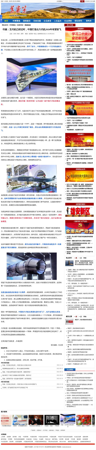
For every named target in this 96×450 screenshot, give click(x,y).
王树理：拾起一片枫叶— (80, 425)
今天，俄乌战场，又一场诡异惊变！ (78, 283)
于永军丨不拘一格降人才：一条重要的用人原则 (81, 336)
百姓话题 (37, 21)
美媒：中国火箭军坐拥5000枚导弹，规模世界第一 (16, 372)
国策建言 (27, 21)
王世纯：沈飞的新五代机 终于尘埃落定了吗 (15, 387)
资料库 (89, 21)
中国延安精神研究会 (41, 441)
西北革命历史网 (53, 441)
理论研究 (78, 21)
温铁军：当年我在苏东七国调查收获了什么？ (80, 398)
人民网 (3, 436)
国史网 (11, 441)
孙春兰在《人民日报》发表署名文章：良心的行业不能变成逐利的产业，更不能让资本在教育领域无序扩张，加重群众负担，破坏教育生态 (81, 308)
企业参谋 (47, 21)
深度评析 (20, 25)
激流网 (79, 439)
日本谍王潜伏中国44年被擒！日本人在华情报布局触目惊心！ (80, 374)
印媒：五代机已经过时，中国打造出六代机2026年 (16, 365)
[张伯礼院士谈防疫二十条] (32, 424)
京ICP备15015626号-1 (39, 447)
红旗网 (41, 439)
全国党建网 (18, 441)
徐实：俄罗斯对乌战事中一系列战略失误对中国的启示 (81, 341)
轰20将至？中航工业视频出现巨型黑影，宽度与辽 (16, 375)
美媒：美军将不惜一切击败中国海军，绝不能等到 (16, 378)
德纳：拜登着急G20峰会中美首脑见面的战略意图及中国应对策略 (80, 299)
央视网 (9, 436)
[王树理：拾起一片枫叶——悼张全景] (80, 424)
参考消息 (3, 439)
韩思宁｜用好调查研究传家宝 (83, 319)
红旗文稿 (29, 439)
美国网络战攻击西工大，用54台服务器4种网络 (15, 368)
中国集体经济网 (28, 441)
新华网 (15, 436)
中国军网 (25, 436)
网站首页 (5, 25)
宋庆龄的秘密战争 (73, 290)
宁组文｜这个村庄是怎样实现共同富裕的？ (79, 377)
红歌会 (35, 439)
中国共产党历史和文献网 (65, 436)
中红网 (73, 439)
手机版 (57, 430)
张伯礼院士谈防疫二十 (32, 425)
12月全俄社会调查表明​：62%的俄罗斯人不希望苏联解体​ (80, 401)
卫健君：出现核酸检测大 (16, 425)
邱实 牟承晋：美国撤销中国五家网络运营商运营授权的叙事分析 (80, 389)
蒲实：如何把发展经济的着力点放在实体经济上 (81, 355)
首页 (6, 21)
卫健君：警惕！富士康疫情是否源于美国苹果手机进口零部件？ (81, 270)
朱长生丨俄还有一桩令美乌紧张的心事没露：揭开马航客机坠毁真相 (80, 385)
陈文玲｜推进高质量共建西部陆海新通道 (79, 349)
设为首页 (87, 1)
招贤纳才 (39, 430)
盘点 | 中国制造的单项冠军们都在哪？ (78, 393)
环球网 (10, 439)
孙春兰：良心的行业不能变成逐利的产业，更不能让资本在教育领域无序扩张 (81, 279)
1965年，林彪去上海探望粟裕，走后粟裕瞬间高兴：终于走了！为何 (81, 275)
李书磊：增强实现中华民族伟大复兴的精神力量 (81, 345)
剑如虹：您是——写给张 (48, 425)
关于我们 (45, 430)
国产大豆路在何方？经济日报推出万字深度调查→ (80, 381)
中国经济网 (33, 436)
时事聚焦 (16, 21)
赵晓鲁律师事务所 (85, 441)
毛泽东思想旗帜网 (19, 439)
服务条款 (51, 430)
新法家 (67, 439)
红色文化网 (77, 436)
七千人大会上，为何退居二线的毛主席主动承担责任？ (81, 294)
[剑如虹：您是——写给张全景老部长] (48, 424)
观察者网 (85, 436)
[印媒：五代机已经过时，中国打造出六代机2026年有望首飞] (64, 423)
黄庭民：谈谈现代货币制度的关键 (77, 352)
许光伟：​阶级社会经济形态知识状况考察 (78, 395)
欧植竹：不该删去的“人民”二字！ (77, 364)
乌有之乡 (47, 439)
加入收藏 (92, 1)
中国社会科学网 (43, 436)
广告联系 (33, 430)
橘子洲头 (54, 439)
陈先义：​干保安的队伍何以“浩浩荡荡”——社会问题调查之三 (80, 405)
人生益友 (58, 21)
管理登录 (63, 430)
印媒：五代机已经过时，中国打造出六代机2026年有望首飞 (19, 384)
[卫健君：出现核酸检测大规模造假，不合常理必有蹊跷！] (16, 424)
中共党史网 (4, 441)
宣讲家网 (85, 439)
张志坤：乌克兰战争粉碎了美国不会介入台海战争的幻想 (81, 287)
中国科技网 (53, 436)
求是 (19, 436)
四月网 (61, 439)
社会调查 (68, 21)
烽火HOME (63, 441)
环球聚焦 (13, 25)
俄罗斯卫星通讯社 (73, 441)
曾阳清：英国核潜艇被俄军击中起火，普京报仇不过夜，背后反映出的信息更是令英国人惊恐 (84, 262)
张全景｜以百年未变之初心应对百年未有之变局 (81, 332)
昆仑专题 (70, 25)
